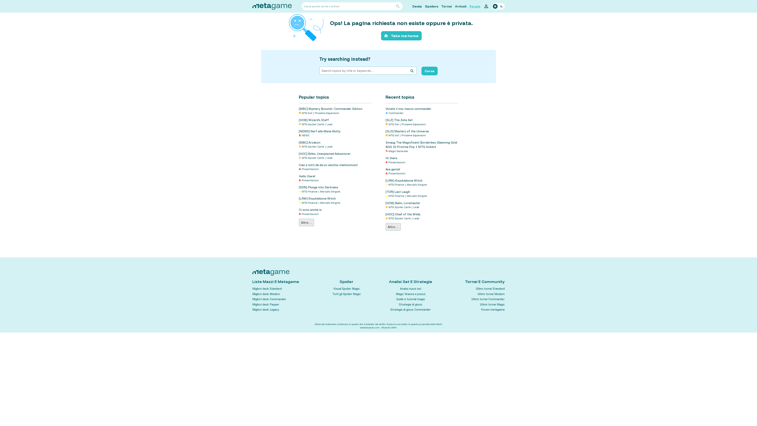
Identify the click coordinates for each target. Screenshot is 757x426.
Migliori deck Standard (267, 289)
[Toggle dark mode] (498, 6)
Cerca (429, 71)
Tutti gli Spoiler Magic (346, 294)
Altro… (306, 222)
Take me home (405, 36)
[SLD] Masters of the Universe (407, 131)
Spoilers (431, 6)
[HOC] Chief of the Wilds (403, 214)
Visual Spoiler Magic (346, 289)
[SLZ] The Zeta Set (399, 120)
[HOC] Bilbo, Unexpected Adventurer (325, 154)
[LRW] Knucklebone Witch (317, 198)
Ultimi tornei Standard (490, 289)
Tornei (446, 6)
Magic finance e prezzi (410, 294)
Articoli (460, 6)
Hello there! (307, 176)
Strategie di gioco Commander (410, 309)
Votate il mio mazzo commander (408, 109)
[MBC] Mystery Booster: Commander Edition (330, 109)
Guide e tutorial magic (410, 299)
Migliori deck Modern (266, 294)
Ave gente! (393, 169)
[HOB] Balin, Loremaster (403, 203)
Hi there (391, 158)
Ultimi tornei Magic (492, 304)
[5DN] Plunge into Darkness (318, 187)
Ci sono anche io (310, 210)
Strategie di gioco (410, 304)
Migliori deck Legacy (265, 309)
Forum (475, 6)
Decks (417, 6)
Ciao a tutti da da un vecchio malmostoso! (328, 165)
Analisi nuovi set (410, 289)
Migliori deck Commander (269, 299)
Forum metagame (493, 309)
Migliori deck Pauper (265, 304)
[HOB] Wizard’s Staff (314, 120)
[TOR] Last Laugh (398, 192)
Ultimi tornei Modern (491, 294)
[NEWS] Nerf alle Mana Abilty (319, 131)
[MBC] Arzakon (309, 142)
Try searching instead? (344, 59)
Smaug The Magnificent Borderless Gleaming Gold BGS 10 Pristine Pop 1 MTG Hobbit (421, 144)
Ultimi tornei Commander (488, 299)
